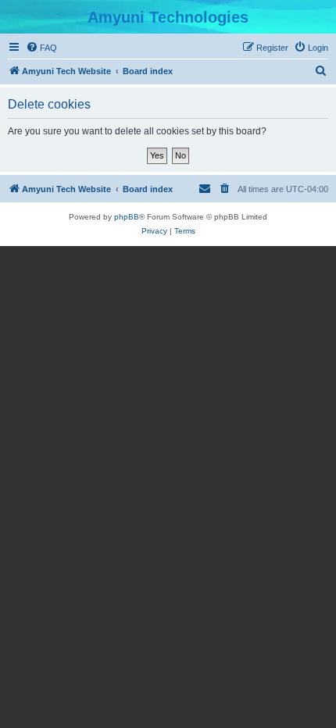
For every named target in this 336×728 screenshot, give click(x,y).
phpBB (126, 216)
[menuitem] (41, 47)
